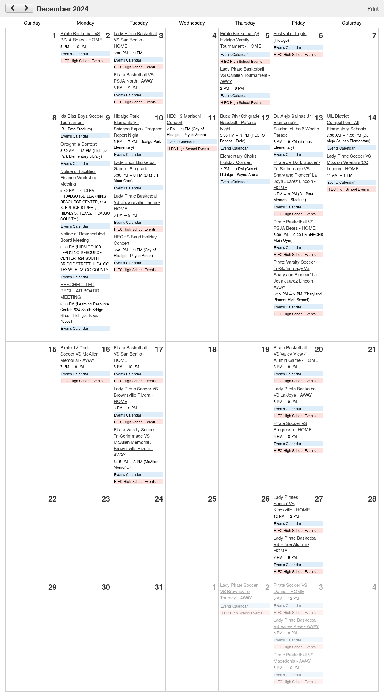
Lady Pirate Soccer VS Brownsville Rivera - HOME (136, 394)
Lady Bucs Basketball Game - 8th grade (135, 165)
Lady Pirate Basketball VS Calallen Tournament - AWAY (245, 74)
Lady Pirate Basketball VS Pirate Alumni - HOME (295, 544)
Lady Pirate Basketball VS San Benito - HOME (136, 39)
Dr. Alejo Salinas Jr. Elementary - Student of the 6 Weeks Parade (296, 125)
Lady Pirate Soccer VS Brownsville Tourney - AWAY (239, 591)
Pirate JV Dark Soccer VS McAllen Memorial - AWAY (79, 353)
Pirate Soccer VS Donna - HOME (290, 588)
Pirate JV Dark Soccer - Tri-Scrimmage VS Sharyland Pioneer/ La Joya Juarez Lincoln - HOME (297, 174)
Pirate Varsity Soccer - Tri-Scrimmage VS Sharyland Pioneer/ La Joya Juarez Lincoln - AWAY (296, 274)
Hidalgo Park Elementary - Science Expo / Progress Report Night (138, 125)
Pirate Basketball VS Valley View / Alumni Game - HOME (296, 353)
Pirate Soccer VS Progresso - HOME (293, 426)
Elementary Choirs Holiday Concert (238, 159)
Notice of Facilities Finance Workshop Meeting (78, 177)
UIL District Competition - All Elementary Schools (346, 122)
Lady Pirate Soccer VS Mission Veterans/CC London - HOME (349, 162)
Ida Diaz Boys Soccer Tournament (81, 119)
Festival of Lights (290, 33)
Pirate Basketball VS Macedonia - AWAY (294, 657)
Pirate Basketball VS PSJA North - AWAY (134, 77)
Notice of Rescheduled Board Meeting (82, 236)
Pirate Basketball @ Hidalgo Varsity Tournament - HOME (240, 39)
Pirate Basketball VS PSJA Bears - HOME (81, 36)
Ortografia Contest (78, 144)
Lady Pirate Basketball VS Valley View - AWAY (296, 623)
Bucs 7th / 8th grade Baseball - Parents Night (240, 122)
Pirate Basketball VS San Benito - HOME (130, 353)
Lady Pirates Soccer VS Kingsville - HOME (292, 503)
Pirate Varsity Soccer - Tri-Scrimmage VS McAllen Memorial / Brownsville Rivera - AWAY (136, 442)
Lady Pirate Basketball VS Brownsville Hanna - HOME (137, 201)
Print (373, 8)
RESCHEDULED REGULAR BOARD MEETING (79, 290)
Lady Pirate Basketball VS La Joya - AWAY (295, 391)
